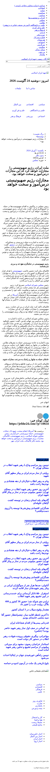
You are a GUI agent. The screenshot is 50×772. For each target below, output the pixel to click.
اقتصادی (38, 687)
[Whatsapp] (26, 753)
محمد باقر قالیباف (32, 441)
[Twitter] (45, 96)
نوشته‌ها (40, 136)
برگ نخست (39, 134)
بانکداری (38, 706)
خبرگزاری (14, 433)
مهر (12, 441)
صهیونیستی (17, 271)
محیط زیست (36, 722)
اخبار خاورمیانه (36, 734)
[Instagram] (38, 96)
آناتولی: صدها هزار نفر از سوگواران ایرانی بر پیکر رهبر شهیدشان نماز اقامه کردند (26, 587)
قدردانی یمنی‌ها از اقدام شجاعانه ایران (29, 622)
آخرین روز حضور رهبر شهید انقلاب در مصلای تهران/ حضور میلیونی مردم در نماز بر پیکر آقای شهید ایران (25, 492)
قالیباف (6, 436)
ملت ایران (19, 441)
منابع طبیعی (37, 725)
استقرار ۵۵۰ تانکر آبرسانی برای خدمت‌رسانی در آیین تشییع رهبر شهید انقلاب (26, 594)
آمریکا (15, 295)
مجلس (35, 160)
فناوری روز (37, 701)
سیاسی (39, 684)
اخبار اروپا (38, 741)
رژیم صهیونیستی (18, 436)
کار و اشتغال (37, 717)
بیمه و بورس (37, 708)
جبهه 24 (13, 431)
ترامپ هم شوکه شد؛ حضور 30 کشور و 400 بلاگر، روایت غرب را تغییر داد (27, 603)
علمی (40, 692)
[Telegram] (17, 753)
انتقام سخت (22, 431)
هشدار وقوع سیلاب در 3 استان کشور (30, 609)
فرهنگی (39, 689)
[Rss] (31, 96)
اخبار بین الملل (36, 736)
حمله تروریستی (26, 433)
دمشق (12, 245)
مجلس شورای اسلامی (34, 285)
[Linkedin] (8, 753)
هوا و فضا (38, 720)
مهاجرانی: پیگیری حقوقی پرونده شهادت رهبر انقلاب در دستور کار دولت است (26, 637)
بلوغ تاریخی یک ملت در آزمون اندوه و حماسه (26, 663)
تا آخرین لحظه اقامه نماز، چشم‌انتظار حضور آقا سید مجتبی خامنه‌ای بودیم (25, 616)
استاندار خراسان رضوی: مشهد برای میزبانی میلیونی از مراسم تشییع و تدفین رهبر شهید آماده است (26, 647)
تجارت (39, 703)
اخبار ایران (37, 739)
